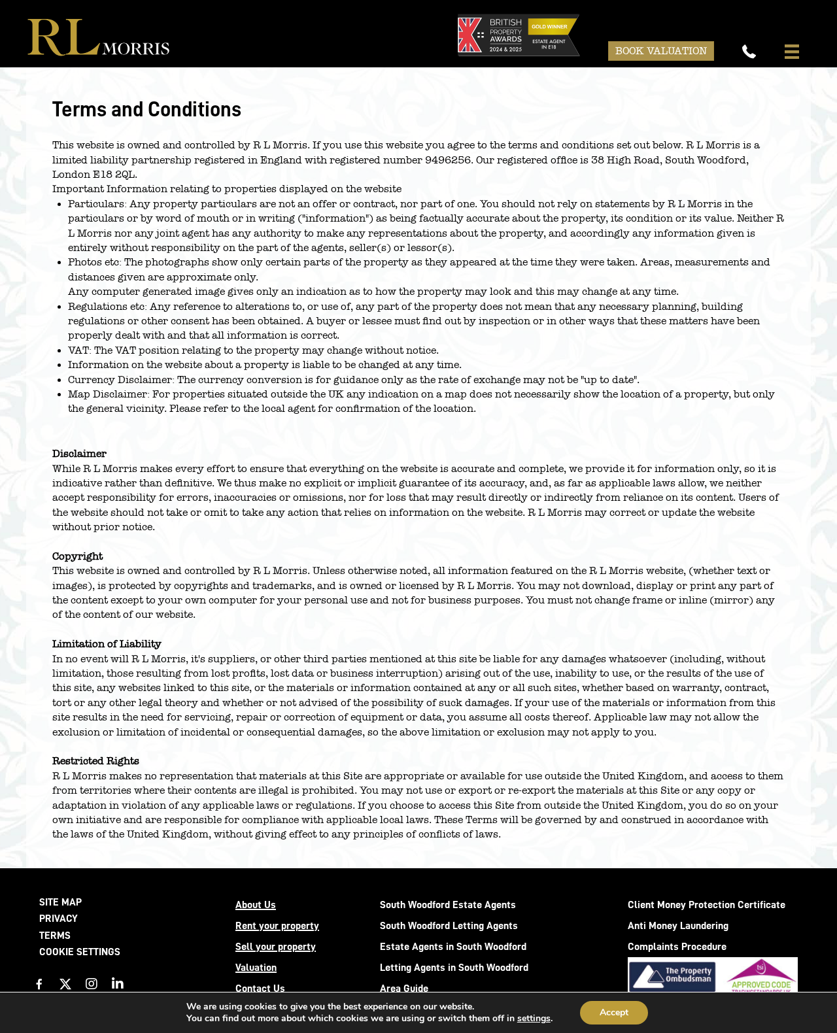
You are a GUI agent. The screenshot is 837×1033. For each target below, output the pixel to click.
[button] (39, 984)
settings (534, 1019)
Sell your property (275, 946)
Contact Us (260, 988)
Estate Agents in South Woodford (453, 946)
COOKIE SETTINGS (79, 952)
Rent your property (277, 926)
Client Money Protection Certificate (706, 905)
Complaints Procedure (677, 946)
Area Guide (404, 988)
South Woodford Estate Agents (448, 905)
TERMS (55, 935)
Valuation (256, 967)
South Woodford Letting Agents (449, 926)
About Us (255, 905)
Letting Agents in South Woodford (454, 967)
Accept (614, 1012)
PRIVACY (58, 918)
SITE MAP (60, 902)
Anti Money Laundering (678, 926)
